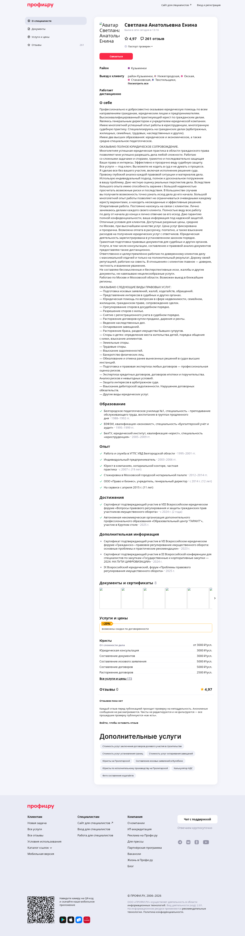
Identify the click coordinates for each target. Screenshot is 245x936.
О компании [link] (136, 823)
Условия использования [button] (45, 841)
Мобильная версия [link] (41, 854)
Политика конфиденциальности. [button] (163, 912)
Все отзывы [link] (35, 835)
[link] (116, 56)
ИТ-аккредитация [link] (140, 829)
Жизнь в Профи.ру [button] (140, 860)
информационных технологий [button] (146, 905)
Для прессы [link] (136, 841)
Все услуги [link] (35, 829)
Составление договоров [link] (116, 667)
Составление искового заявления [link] (123, 661)
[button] (56, 21)
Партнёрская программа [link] (145, 848)
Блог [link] (131, 866)
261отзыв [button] (154, 38)
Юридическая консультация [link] (119, 650)
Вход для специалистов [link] (94, 829)
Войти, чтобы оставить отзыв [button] (119, 722)
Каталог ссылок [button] (38, 848)
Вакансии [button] (134, 854)
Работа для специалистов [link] (95, 835)
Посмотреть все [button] (138, 83)
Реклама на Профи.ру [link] (143, 835)
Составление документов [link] (117, 656)
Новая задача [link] (37, 823)
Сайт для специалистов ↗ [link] (96, 823)
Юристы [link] (106, 641)
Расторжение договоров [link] (116, 672)
